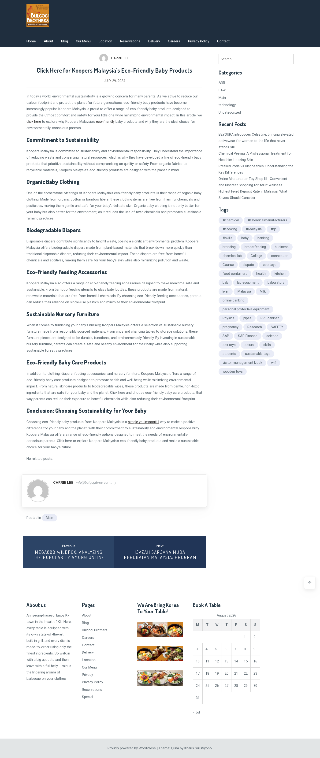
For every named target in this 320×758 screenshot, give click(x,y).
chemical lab (232, 256)
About (48, 41)
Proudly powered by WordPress (132, 748)
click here (33, 121)
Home (31, 41)
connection (279, 256)
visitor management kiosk (242, 362)
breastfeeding (255, 247)
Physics (228, 318)
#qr (273, 229)
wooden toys (233, 371)
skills (267, 345)
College (256, 256)
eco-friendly (105, 121)
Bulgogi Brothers (95, 630)
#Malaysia (254, 229)
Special (87, 697)
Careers (174, 41)
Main (49, 518)
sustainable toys (257, 354)
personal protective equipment (246, 309)
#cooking (230, 229)
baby (245, 238)
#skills (227, 238)
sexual (249, 345)
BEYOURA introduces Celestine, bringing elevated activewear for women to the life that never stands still (256, 140)
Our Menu (83, 41)
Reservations (130, 41)
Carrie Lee (120, 58)
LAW (222, 90)
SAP (226, 336)
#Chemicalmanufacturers (267, 220)
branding (229, 247)
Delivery (154, 41)
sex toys (229, 345)
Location (105, 41)
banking (263, 238)
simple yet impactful (143, 422)
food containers (235, 273)
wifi (273, 362)
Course (228, 265)
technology (227, 105)
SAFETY (277, 327)
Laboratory (276, 282)
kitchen (280, 273)
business (282, 247)
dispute (248, 265)
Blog (64, 41)
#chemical (231, 220)
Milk (263, 291)
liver (226, 291)
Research (254, 327)
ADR (222, 83)
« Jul (196, 712)
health (261, 273)
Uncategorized (230, 112)
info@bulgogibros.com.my (96, 482)
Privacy (87, 675)
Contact (223, 41)
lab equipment (248, 282)
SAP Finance (247, 336)
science (272, 336)
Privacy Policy (198, 41)
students (229, 354)
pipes (247, 318)
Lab (225, 282)
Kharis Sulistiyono (198, 748)
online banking (233, 300)
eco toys (269, 265)
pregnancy (230, 327)
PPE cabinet (269, 318)
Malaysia (244, 291)
